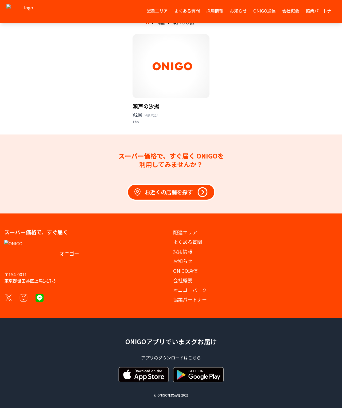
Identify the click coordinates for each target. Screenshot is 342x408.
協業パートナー (321, 10)
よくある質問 (187, 10)
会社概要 (290, 10)
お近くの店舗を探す (169, 192)
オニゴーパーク (190, 289)
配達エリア (157, 10)
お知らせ (238, 10)
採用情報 (214, 10)
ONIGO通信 (264, 10)
